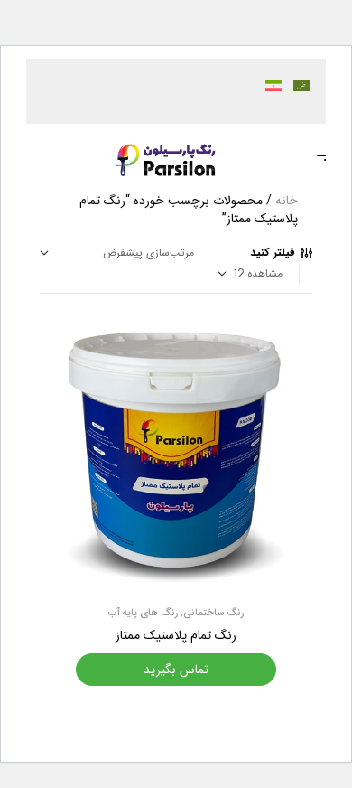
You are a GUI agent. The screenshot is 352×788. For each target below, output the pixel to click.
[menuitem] (296, 85)
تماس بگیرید (176, 670)
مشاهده (265, 273)
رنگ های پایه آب (143, 613)
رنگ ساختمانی (213, 613)
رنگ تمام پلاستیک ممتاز (176, 635)
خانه (286, 201)
